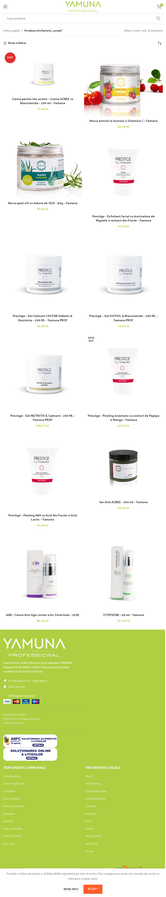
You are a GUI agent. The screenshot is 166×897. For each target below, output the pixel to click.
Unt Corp (9, 844)
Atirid (88, 776)
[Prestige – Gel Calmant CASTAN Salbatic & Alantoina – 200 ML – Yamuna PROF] (42, 272)
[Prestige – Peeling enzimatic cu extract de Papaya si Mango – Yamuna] (123, 372)
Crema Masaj (93, 784)
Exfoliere (9, 791)
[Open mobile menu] (5, 6)
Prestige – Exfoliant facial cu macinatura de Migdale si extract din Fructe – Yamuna (123, 218)
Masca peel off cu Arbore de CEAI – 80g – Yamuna (42, 203)
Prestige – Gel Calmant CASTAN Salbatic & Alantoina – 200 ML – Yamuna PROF (42, 318)
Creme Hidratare (95, 791)
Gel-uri (89, 829)
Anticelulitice (12, 776)
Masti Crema (93, 836)
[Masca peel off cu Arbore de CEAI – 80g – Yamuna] (42, 166)
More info (71, 889)
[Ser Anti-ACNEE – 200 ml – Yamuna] (123, 465)
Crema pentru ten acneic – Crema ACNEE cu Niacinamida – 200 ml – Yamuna (42, 101)
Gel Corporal (11, 799)
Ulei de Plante (12, 836)
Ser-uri (89, 851)
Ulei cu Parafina (13, 829)
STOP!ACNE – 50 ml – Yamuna (123, 614)
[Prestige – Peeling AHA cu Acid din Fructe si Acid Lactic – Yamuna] (42, 471)
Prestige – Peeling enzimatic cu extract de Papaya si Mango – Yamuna (123, 418)
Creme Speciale (95, 799)
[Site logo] (83, 6)
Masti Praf (91, 844)
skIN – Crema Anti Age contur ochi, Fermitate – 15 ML (43, 614)
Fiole (88, 821)
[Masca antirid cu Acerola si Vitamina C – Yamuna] (123, 83)
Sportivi (8, 821)
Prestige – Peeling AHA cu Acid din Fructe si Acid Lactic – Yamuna (42, 517)
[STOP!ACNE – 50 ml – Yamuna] (123, 571)
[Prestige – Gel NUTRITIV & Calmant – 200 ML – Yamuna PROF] (42, 372)
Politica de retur (13, 723)
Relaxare (8, 814)
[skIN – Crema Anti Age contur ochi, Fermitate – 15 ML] (42, 571)
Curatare (90, 806)
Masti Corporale (13, 806)
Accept (93, 889)
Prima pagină (11, 31)
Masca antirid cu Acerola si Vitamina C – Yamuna (123, 120)
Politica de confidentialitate (21, 719)
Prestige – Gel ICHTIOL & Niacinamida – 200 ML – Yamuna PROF (123, 318)
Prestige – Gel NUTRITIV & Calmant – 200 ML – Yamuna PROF (42, 418)
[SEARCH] (158, 18)
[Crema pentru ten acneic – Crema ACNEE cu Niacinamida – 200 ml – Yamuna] (42, 73)
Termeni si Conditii (15, 714)
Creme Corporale (14, 784)
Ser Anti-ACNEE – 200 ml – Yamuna (123, 502)
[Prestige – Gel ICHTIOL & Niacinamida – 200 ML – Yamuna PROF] (123, 272)
